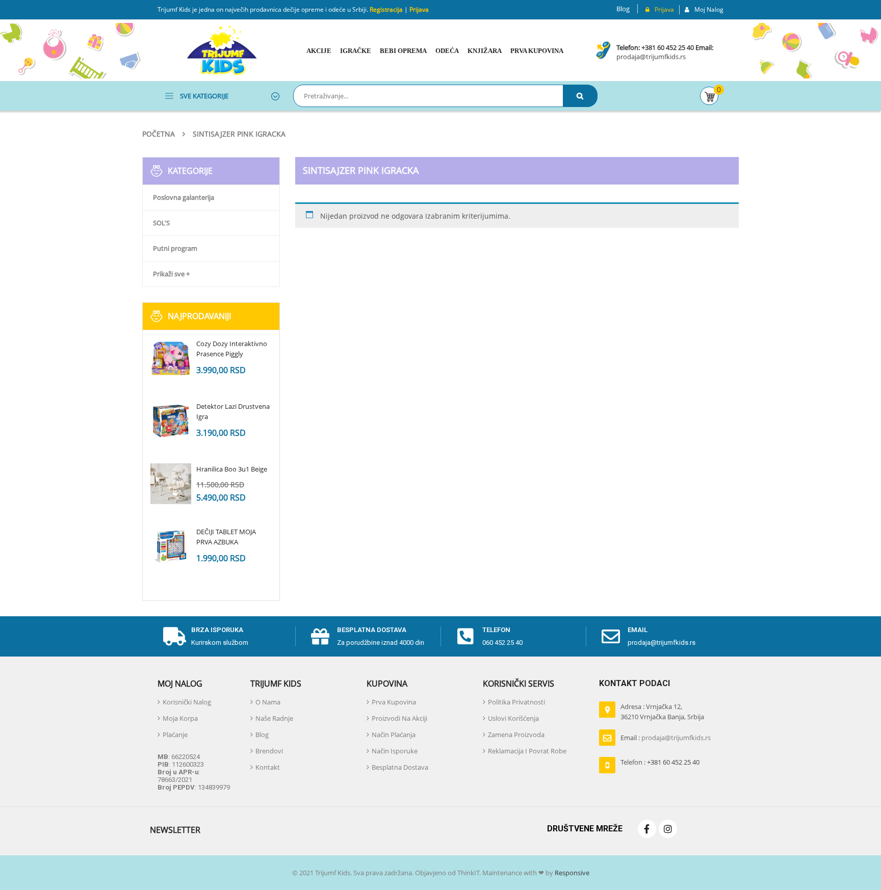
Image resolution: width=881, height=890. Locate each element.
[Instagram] (668, 829)
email (637, 630)
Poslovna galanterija (183, 197)
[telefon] (465, 636)
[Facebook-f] (647, 829)
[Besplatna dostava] (320, 636)
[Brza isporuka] (174, 636)
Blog (623, 8)
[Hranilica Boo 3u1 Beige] (170, 483)
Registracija (385, 9)
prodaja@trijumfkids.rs (651, 56)
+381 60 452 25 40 (667, 47)
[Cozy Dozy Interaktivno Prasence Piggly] (170, 358)
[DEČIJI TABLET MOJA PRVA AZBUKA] (170, 546)
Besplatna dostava (371, 630)
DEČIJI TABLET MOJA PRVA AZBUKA (226, 536)
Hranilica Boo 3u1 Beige (231, 469)
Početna (158, 134)
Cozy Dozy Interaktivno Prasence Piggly (231, 348)
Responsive (571, 872)
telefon (496, 630)
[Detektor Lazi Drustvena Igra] (170, 421)
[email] (611, 636)
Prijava (419, 9)
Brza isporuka (217, 630)
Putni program (175, 248)
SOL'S (161, 222)
